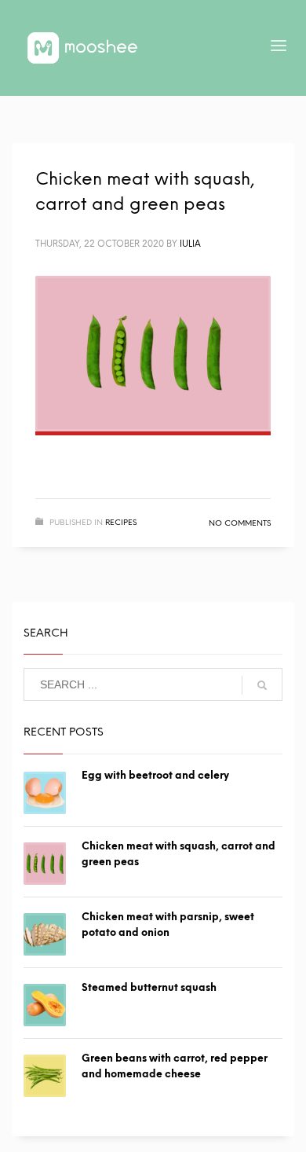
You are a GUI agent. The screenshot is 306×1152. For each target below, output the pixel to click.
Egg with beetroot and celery (155, 775)
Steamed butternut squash (149, 987)
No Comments (240, 523)
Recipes (121, 522)
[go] (262, 685)
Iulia (190, 244)
